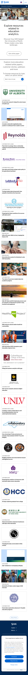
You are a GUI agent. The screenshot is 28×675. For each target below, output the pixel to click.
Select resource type (10, 79)
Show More (14, 617)
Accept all (14, 656)
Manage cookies (14, 664)
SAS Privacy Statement (10, 647)
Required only (14, 660)
